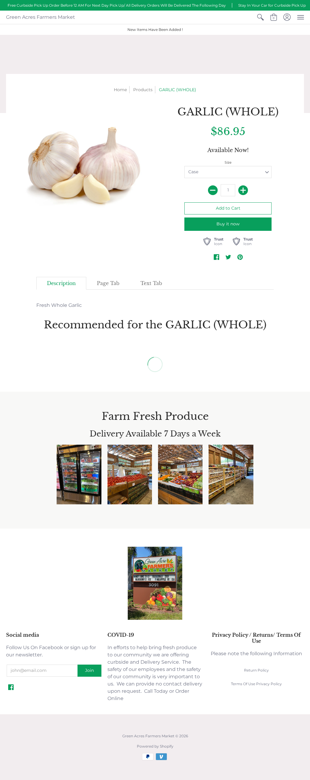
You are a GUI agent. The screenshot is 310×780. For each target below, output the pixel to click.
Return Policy (256, 670)
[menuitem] (260, 17)
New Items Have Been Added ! (155, 29)
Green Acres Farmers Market (40, 17)
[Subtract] (213, 190)
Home (120, 89)
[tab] (61, 283)
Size (228, 162)
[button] (260, 17)
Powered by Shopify (155, 746)
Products (143, 89)
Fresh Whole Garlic (59, 305)
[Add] (243, 190)
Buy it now (227, 224)
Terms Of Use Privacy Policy (256, 684)
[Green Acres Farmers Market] (155, 619)
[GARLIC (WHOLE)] (82, 163)
